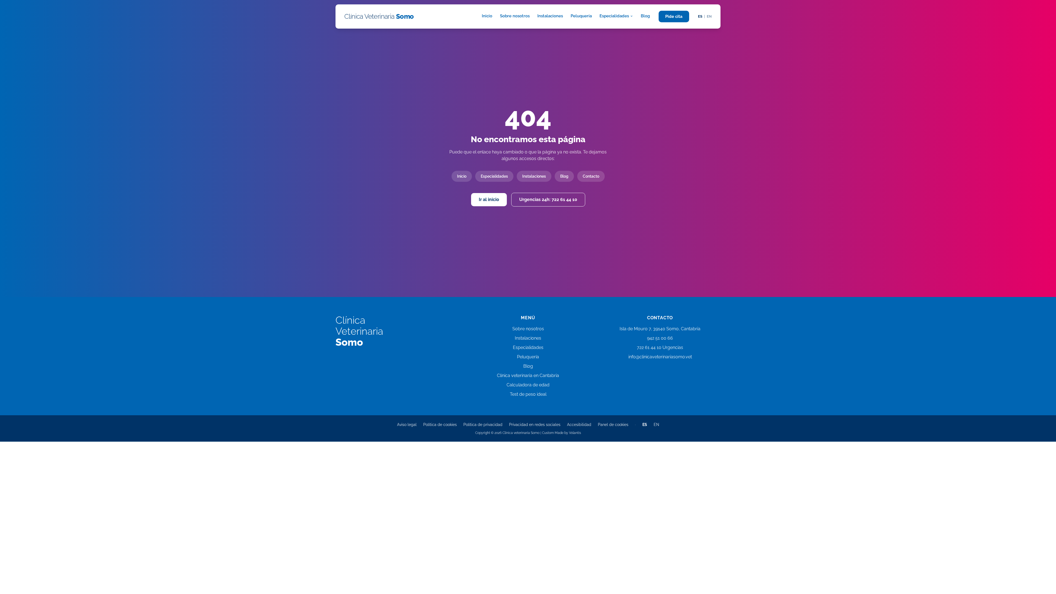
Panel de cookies (613, 424)
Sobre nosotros (515, 15)
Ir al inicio (489, 199)
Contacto (591, 176)
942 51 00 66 (660, 338)
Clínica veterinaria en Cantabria (528, 375)
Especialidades (614, 15)
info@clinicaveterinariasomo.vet (660, 356)
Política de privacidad (482, 424)
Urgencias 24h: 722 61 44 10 (548, 199)
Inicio (487, 15)
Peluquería (581, 15)
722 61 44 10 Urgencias (660, 347)
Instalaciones (550, 15)
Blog (645, 15)
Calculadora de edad (528, 384)
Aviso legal (407, 424)
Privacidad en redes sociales (534, 424)
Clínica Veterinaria (379, 16)
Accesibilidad (579, 424)
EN (709, 16)
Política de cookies (440, 424)
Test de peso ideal (528, 394)
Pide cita (674, 16)
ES (700, 16)
